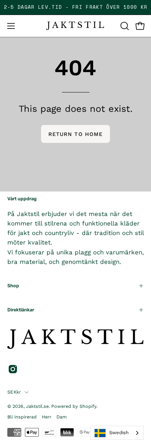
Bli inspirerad (22, 417)
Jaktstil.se (37, 406)
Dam (61, 417)
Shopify (88, 406)
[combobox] (117, 433)
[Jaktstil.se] (75, 26)
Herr (46, 417)
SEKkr (14, 392)
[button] (124, 26)
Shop (13, 285)
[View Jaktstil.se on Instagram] (12, 369)
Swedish (119, 432)
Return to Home (75, 134)
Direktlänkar (20, 309)
